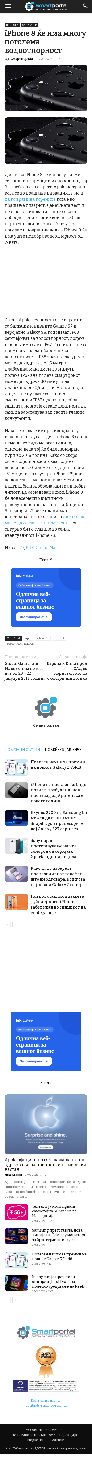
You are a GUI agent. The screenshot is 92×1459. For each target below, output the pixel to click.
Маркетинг (36, 1440)
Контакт (58, 1440)
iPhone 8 (59, 638)
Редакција (68, 1435)
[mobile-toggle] (8, 6)
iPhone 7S (43, 638)
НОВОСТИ (12, 25)
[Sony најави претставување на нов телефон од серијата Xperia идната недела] (16, 846)
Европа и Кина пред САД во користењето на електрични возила (67, 671)
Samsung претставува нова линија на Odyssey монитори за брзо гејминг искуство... (59, 1235)
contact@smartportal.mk (46, 1406)
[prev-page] (8, 924)
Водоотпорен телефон (20, 643)
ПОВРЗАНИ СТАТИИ (22, 749)
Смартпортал (22, 59)
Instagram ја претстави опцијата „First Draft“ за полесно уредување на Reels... (59, 1282)
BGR (30, 547)
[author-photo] (46, 719)
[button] (85, 6)
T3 (21, 547)
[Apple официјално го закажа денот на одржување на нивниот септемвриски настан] (46, 1124)
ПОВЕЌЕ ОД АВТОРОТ (64, 749)
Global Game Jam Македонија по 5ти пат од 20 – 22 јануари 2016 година (25, 671)
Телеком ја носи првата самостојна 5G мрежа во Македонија (54, 1211)
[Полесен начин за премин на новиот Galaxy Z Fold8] (16, 767)
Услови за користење (44, 1430)
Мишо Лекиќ (13, 1174)
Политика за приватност (33, 1435)
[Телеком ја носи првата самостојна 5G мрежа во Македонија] (16, 1212)
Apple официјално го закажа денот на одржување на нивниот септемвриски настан (45, 1164)
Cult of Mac (47, 547)
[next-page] (15, 924)
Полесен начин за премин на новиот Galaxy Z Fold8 (59, 1256)
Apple (28, 638)
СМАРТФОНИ (29, 25)
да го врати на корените (30, 199)
